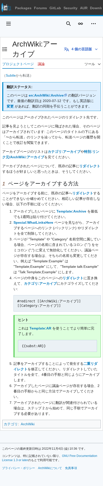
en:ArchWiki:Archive (46, 95)
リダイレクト (89, 166)
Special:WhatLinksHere (33, 222)
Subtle (11, 75)
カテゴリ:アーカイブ (64, 152)
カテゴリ (11, 424)
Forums (40, 8)
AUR (84, 8)
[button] (8, 23)
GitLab (55, 8)
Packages (23, 8)
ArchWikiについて (50, 468)
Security (71, 8)
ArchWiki (27, 424)
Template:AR (40, 328)
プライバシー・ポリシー (18, 468)
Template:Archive (71, 211)
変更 (10, 106)
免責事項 (71, 468)
